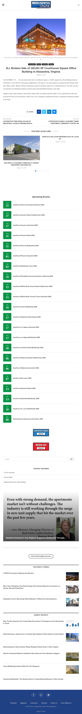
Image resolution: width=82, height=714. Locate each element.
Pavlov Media (8, 451)
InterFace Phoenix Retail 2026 (24, 209)
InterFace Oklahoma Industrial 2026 (26, 342)
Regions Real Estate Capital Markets (15, 456)
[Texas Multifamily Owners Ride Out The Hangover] (72, 643)
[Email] (48, 669)
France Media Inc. (66, 677)
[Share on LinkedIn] (49, 112)
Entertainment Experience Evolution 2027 (28, 393)
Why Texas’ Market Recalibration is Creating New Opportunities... (35, 512)
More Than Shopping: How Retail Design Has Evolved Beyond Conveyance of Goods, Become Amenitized (31, 561)
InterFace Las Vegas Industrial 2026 (26, 301)
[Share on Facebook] (39, 112)
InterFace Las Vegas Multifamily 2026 (26, 311)
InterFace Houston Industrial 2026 (25, 199)
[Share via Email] (54, 112)
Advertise (44, 677)
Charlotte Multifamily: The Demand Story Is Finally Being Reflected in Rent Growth (33, 653)
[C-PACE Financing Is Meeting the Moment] (72, 550)
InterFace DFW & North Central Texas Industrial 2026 (32, 270)
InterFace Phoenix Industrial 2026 (25, 229)
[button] (6, 140)
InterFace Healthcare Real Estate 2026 (27, 291)
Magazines (23, 677)
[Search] (79, 5)
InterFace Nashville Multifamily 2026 (26, 372)
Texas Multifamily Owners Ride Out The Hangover (21, 640)
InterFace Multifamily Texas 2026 (25, 240)
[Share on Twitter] (44, 112)
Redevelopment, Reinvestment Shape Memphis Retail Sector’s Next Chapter (31, 620)
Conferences (34, 677)
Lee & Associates (9, 446)
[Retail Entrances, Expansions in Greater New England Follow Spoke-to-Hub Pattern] (72, 611)
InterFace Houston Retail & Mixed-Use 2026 (29, 189)
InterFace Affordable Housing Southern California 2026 (33, 250)
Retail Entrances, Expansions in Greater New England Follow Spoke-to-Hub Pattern (33, 608)
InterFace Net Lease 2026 (22, 352)
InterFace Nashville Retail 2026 (24, 362)
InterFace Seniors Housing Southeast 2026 (28, 178)
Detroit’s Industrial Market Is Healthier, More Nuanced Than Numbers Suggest (31, 627)
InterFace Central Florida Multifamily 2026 (28, 321)
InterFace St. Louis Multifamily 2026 (26, 382)
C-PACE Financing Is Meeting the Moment (18, 547)
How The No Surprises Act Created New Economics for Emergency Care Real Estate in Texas (33, 596)
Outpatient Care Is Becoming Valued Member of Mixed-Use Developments (30, 572)
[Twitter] (33, 669)
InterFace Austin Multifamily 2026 (25, 280)
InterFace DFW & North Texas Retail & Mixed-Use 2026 (32, 260)
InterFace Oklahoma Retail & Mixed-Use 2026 (29, 331)
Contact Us (54, 677)
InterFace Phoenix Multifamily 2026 (26, 219)
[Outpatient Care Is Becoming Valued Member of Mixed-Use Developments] (72, 576)
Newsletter (13, 677)
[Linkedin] (41, 669)
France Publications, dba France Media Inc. (43, 680)
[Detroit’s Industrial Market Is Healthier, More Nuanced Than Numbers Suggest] (72, 630)
